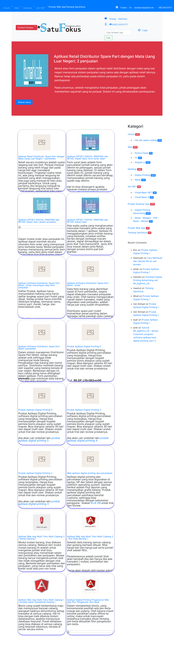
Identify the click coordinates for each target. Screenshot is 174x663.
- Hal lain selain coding (147, 140)
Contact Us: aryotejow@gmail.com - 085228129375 (146, 7)
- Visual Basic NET (144, 192)
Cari (108, 37)
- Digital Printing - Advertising (142, 212)
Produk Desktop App (141, 204)
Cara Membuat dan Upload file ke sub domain (147, 261)
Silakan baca (24, 102)
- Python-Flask (142, 153)
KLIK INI (96, 503)
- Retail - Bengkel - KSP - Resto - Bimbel (146, 219)
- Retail (139, 179)
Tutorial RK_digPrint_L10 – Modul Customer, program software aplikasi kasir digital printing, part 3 (145, 334)
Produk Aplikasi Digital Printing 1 (145, 252)
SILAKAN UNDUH (88, 192)
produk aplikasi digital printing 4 (88, 439)
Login (143, 30)
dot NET (41, 8)
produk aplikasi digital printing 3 (39, 503)
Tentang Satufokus (75, 6)
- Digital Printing (144, 175)
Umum (7, 8)
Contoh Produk (26, 27)
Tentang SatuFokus (117, 18)
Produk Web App (57, 6)
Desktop (28, 8)
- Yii (137, 157)
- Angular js (141, 162)
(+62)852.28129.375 (117, 24)
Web (17, 8)
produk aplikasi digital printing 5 (39, 439)
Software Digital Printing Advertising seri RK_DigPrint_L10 (147, 280)
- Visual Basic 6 (143, 197)
